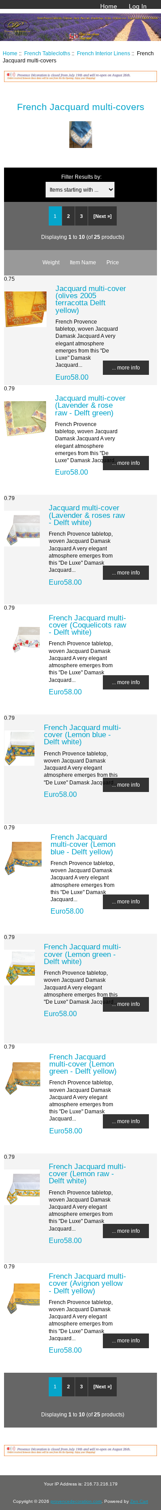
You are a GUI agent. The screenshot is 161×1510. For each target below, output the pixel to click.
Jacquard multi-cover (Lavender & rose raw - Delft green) (90, 405)
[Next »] (102, 216)
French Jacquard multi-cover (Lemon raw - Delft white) (87, 1173)
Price (112, 262)
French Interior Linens (103, 53)
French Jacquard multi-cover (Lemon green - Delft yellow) (83, 1063)
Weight (50, 262)
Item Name (83, 262)
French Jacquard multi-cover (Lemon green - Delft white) (82, 953)
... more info (126, 367)
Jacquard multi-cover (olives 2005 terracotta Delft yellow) (90, 299)
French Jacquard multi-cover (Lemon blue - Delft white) (82, 734)
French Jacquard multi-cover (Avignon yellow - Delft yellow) (87, 1283)
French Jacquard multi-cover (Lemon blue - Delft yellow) (83, 844)
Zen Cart (139, 1501)
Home (108, 6)
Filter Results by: (81, 177)
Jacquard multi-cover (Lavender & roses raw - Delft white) (87, 514)
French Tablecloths (47, 53)
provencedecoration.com (76, 1501)
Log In (138, 6)
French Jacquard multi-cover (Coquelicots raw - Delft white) (87, 624)
